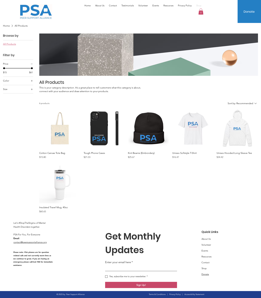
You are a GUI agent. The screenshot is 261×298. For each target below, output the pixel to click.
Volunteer (206, 244)
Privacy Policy (175, 294)
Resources (206, 256)
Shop (204, 268)
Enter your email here (119, 262)
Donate (205, 274)
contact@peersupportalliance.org (30, 242)
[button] (200, 11)
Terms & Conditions (157, 294)
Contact (205, 262)
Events (204, 250)
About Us (206, 238)
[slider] (4, 68)
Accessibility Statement (194, 294)
